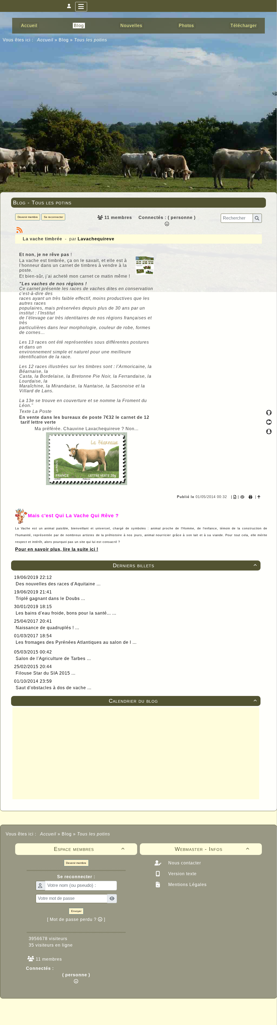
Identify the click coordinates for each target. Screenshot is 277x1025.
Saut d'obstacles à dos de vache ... (53, 687)
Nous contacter (184, 863)
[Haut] (269, 412)
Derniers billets (185, 565)
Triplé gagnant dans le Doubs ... (50, 598)
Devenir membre (28, 216)
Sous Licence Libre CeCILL (173, 1009)
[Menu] (81, 6)
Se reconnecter (53, 216)
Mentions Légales (187, 884)
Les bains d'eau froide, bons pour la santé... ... (66, 613)
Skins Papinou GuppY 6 (115, 1015)
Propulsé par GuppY (95, 1009)
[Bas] (269, 431)
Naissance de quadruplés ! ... (47, 627)
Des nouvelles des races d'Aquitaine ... (58, 584)
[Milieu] (269, 422)
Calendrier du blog (183, 701)
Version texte (182, 873)
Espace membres (89, 849)
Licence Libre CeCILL (164, 1015)
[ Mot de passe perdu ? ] (76, 919)
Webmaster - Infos (212, 849)
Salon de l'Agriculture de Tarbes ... (53, 658)
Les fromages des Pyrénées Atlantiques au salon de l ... (76, 642)
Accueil (45, 40)
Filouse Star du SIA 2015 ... (45, 673)
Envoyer (76, 911)
